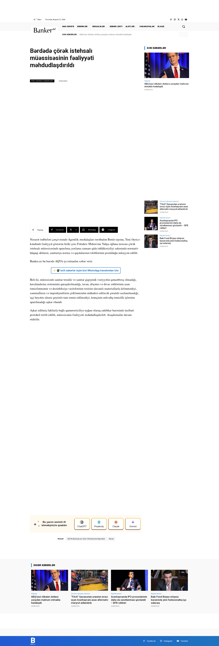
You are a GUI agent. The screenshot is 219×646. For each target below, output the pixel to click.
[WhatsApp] (182, 19)
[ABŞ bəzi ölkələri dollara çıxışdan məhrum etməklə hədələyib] (166, 65)
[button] (183, 26)
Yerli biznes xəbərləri (42, 81)
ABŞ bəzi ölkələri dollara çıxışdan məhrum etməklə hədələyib (105, 34)
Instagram (168, 641)
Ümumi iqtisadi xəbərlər (169, 201)
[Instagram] (175, 19)
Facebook (151, 641)
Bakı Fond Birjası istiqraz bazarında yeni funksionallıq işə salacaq (173, 241)
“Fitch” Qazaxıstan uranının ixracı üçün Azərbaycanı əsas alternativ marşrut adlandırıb (174, 206)
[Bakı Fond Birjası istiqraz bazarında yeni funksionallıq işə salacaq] (151, 241)
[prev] (181, 34)
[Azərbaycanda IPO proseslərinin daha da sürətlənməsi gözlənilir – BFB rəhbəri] (151, 223)
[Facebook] (171, 19)
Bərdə (111, 539)
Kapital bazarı (165, 217)
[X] (178, 19)
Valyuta (147, 81)
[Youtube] (186, 19)
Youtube (184, 641)
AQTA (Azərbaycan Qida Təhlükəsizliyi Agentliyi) (86, 539)
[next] (186, 34)
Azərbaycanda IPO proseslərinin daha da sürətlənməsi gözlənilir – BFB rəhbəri (174, 224)
